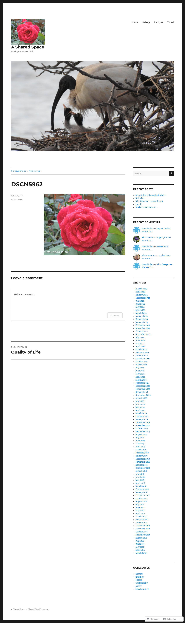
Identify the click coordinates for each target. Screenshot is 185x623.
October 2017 (142, 498)
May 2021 (140, 374)
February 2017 (142, 519)
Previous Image (18, 171)
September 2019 (143, 431)
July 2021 (140, 368)
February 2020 (142, 416)
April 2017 (140, 513)
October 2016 (142, 532)
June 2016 (140, 544)
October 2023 (142, 319)
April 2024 (140, 310)
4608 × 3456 (16, 199)
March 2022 (141, 349)
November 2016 (143, 529)
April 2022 (140, 346)
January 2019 (142, 456)
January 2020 (142, 419)
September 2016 (143, 535)
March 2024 (141, 313)
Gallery (146, 22)
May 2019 (140, 443)
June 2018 (140, 477)
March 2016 (141, 553)
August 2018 (141, 471)
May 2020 (140, 407)
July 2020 (140, 401)
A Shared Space (27, 47)
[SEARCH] (171, 173)
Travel (170, 22)
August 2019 (141, 434)
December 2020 (143, 386)
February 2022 (142, 352)
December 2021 (143, 358)
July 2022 (140, 337)
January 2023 (142, 322)
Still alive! (140, 198)
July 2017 (140, 504)
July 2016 (140, 541)
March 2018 (141, 486)
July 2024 (140, 301)
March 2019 (141, 450)
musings (140, 577)
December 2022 (143, 325)
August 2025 (141, 289)
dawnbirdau (147, 228)
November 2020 (143, 389)
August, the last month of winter (150, 195)
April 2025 (140, 292)
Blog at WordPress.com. (39, 609)
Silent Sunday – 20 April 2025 (149, 201)
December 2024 (143, 298)
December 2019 (143, 422)
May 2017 (140, 510)
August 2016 (141, 538)
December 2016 (143, 525)
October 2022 (142, 331)
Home (134, 22)
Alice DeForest (148, 255)
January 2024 (142, 316)
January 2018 (141, 492)
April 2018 (140, 483)
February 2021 (142, 383)
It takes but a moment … (147, 207)
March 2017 (141, 516)
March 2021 (141, 380)
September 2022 (143, 334)
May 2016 (140, 547)
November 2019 (143, 425)
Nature (139, 580)
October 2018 (142, 465)
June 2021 (140, 371)
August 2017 (141, 501)
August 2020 (141, 398)
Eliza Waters (147, 237)
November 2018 (143, 462)
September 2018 (143, 468)
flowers (139, 574)
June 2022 (140, 340)
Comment (115, 315)
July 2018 (140, 474)
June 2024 (140, 304)
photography (142, 583)
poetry (138, 586)
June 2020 (140, 404)
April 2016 (140, 550)
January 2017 (141, 522)
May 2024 (140, 307)
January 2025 (142, 295)
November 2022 (143, 328)
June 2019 (140, 440)
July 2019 (140, 437)
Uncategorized (142, 589)
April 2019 (140, 447)
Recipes (158, 22)
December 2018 (143, 459)
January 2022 (142, 355)
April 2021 (140, 377)
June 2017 (140, 507)
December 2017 (143, 495)
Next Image (34, 171)
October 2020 (142, 392)
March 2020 (141, 413)
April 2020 (140, 410)
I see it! (139, 204)
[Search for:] (151, 173)
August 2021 (141, 365)
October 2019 (142, 428)
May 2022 (140, 343)
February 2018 (142, 489)
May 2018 (140, 480)
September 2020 (143, 395)
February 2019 (142, 453)
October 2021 (142, 361)
